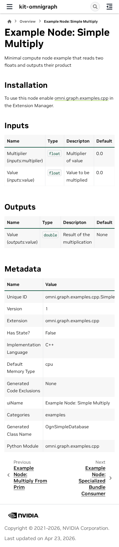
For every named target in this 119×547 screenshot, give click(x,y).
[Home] (9, 21)
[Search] (95, 6)
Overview (28, 21)
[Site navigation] (9, 6)
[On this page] (109, 6)
